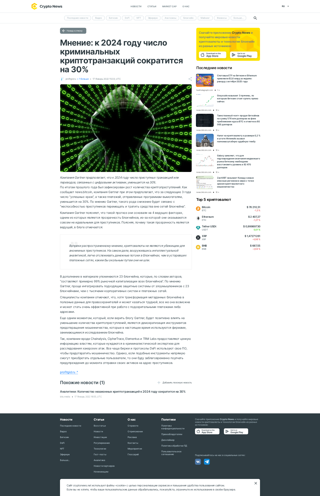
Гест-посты (100, 454)
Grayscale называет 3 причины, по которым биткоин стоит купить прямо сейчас (237, 98)
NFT (138, 17)
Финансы (221, 17)
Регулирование (102, 443)
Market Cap (169, 6)
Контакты (133, 443)
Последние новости (77, 17)
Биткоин (113, 17)
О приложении (135, 431)
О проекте (133, 425)
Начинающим (101, 471)
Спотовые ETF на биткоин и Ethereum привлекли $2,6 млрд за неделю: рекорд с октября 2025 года (237, 78)
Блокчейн (188, 17)
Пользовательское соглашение (171, 453)
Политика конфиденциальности (172, 427)
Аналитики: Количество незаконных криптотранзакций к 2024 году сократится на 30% (123, 391)
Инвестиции (100, 437)
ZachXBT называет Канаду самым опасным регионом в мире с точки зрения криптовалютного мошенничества (235, 182)
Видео (98, 17)
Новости (136, 6)
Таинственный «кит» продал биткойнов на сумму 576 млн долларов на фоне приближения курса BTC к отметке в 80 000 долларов (238, 120)
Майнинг (205, 17)
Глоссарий (133, 454)
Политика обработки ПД (174, 445)
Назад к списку (75, 30)
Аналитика (99, 460)
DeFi (127, 17)
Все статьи (100, 425)
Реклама (132, 437)
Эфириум (153, 17)
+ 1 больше (83, 78)
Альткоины (170, 17)
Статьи (151, 6)
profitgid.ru (67, 372)
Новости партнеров (104, 466)
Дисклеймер (167, 440)
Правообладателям (171, 434)
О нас (185, 6)
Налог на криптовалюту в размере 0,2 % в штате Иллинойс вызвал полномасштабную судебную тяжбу (238, 138)
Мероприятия (135, 448)
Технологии (100, 448)
